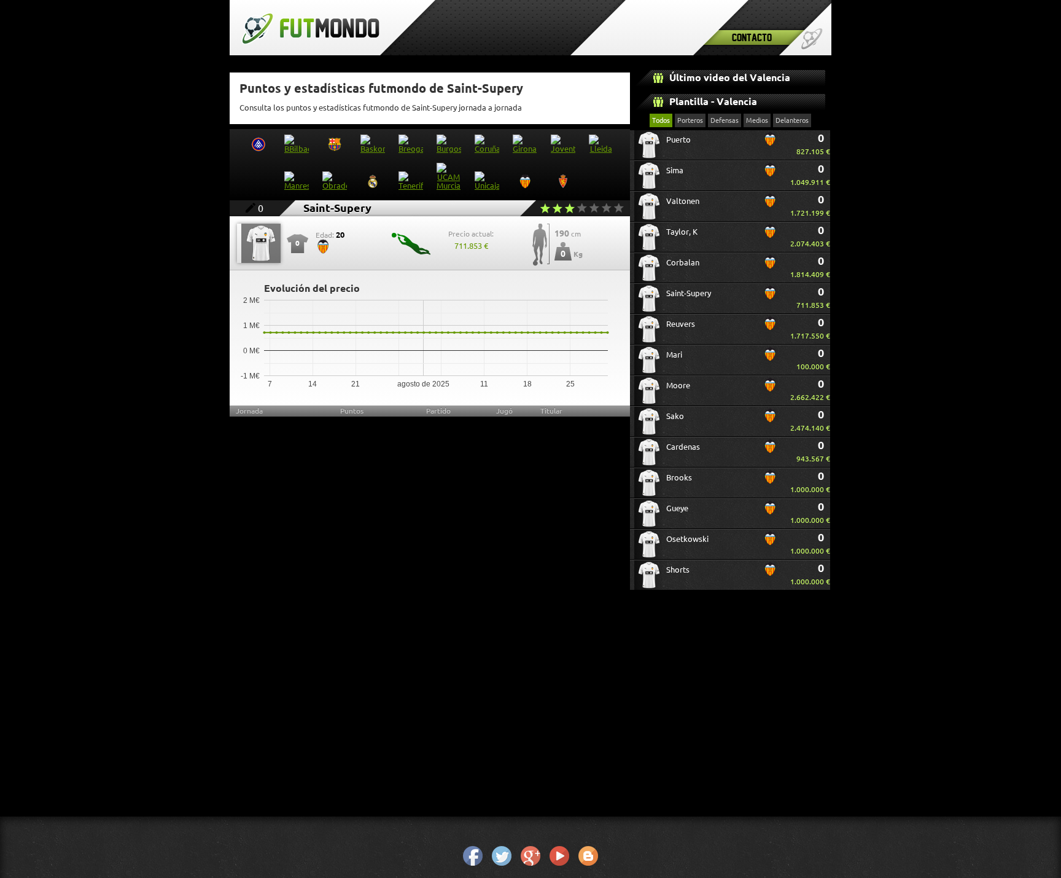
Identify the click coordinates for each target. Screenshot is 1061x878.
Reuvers (680, 323)
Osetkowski (687, 539)
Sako (675, 416)
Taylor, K (682, 231)
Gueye (677, 508)
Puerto (678, 139)
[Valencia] (770, 143)
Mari (674, 354)
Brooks (679, 477)
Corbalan (682, 262)
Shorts (678, 569)
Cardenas (683, 446)
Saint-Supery (688, 293)
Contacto (752, 37)
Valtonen (682, 201)
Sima (674, 170)
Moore (678, 385)
